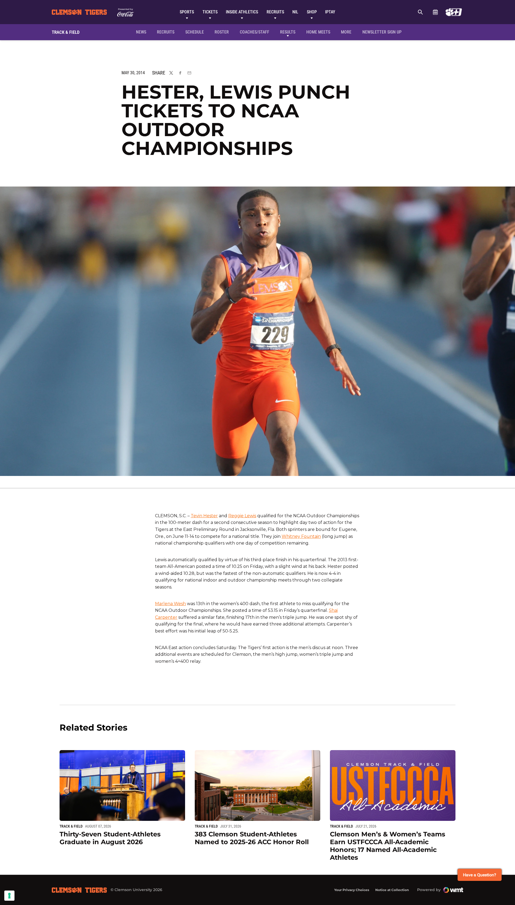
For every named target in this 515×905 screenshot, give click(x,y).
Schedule (435, 12)
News (141, 32)
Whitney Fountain (301, 536)
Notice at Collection (392, 890)
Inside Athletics (242, 11)
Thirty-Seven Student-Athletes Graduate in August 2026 (110, 838)
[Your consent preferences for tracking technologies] (9, 896)
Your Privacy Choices (351, 890)
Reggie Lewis (242, 515)
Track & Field (71, 826)
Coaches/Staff (254, 32)
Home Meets (318, 32)
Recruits (275, 11)
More (346, 32)
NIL (295, 11)
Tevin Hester (204, 515)
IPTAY (330, 11)
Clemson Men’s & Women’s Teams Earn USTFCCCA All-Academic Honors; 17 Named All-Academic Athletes (387, 845)
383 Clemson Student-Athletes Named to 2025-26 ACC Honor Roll (252, 838)
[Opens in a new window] (453, 12)
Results (287, 32)
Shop (312, 11)
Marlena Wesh (170, 603)
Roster (222, 32)
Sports (187, 11)
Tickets (210, 11)
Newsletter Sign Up (382, 32)
